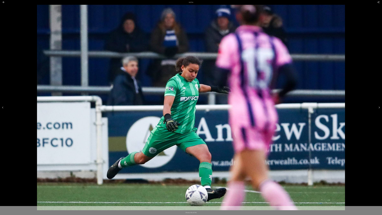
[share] (378, 2)
